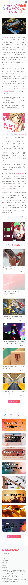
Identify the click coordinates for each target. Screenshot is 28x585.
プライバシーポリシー (7, 563)
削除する (4, 565)
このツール (7, 186)
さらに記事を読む (14, 401)
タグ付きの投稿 (20, 173)
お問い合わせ (5, 560)
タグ (4, 203)
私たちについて (5, 553)
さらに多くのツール (14, 536)
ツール (3, 558)
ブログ (3, 556)
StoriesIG (4, 567)
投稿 (24, 200)
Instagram (5, 37)
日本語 (23, 1)
